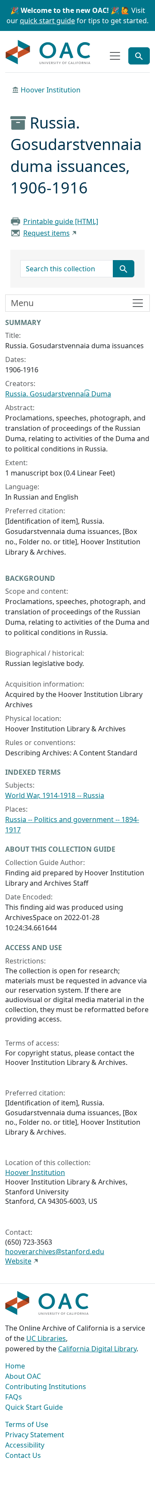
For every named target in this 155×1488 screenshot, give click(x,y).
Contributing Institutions (45, 1386)
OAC (48, 52)
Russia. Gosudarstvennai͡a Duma (58, 394)
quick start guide (47, 20)
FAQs (13, 1397)
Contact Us (23, 1455)
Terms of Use (26, 1424)
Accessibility (24, 1445)
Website (18, 1261)
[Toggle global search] (139, 56)
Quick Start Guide (34, 1407)
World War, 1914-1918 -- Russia (54, 795)
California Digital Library (97, 1348)
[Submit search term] (123, 268)
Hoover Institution (51, 90)
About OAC (23, 1376)
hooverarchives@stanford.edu (54, 1251)
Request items (46, 233)
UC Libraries (46, 1338)
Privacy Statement (34, 1434)
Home (15, 1366)
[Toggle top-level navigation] (115, 56)
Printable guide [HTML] (60, 221)
